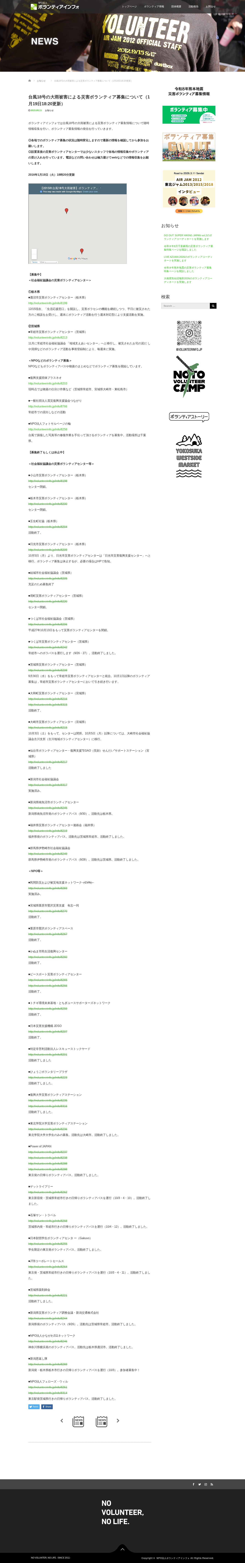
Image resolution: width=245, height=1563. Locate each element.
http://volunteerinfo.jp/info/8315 (47, 704)
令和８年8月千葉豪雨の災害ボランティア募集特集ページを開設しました (188, 248)
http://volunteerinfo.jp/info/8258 (47, 429)
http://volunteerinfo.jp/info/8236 (47, 1129)
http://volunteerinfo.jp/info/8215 (47, 727)
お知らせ (49, 110)
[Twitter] (199, 1483)
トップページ (129, 6)
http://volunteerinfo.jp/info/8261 (47, 1387)
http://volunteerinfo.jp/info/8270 (47, 911)
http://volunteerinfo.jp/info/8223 (47, 1077)
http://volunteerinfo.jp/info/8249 (47, 853)
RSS (211, 1483)
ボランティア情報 (154, 6)
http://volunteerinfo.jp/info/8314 (47, 1393)
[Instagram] (205, 1483)
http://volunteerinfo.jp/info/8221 (47, 1295)
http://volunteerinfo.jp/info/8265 (47, 980)
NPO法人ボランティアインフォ (173, 1557)
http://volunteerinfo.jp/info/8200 (47, 503)
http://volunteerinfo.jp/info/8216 (47, 698)
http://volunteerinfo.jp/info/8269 (47, 1364)
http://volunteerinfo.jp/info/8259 (47, 1008)
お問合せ (211, 6)
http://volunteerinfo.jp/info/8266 (47, 985)
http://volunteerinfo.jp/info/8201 (47, 1054)
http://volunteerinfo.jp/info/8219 (47, 830)
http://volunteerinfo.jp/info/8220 (47, 601)
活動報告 (194, 6)
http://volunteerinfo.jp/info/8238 (47, 1157)
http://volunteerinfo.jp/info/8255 (47, 1243)
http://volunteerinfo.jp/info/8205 (47, 578)
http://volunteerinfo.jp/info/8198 (47, 481)
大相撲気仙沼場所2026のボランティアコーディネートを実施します (188, 280)
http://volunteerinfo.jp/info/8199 (47, 303)
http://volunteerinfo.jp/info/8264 (47, 1266)
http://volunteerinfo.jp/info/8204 (47, 526)
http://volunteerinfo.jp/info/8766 (47, 406)
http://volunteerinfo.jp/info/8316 (47, 1106)
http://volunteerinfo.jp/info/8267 (47, 934)
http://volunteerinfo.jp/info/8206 (47, 624)
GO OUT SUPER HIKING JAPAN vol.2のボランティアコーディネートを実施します (188, 237)
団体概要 (176, 6)
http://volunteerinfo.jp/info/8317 (47, 785)
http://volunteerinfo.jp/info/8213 (47, 337)
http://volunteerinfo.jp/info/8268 (47, 1220)
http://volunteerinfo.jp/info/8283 (47, 888)
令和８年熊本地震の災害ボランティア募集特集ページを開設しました (188, 269)
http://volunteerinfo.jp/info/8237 (47, 1152)
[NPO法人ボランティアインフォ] (55, 5)
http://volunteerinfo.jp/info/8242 (47, 647)
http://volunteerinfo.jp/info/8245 (47, 807)
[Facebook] (193, 1483)
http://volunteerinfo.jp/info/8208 (47, 670)
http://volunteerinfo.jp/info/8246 (47, 1341)
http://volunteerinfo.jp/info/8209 (47, 549)
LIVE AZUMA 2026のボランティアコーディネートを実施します (188, 258)
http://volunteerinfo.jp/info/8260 (47, 957)
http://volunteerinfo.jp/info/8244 (47, 1318)
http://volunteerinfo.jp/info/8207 (47, 1031)
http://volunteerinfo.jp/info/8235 (47, 1100)
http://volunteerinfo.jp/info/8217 (47, 762)
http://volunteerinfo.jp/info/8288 (47, 1163)
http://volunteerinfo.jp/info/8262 (47, 1192)
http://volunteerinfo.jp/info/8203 (47, 383)
